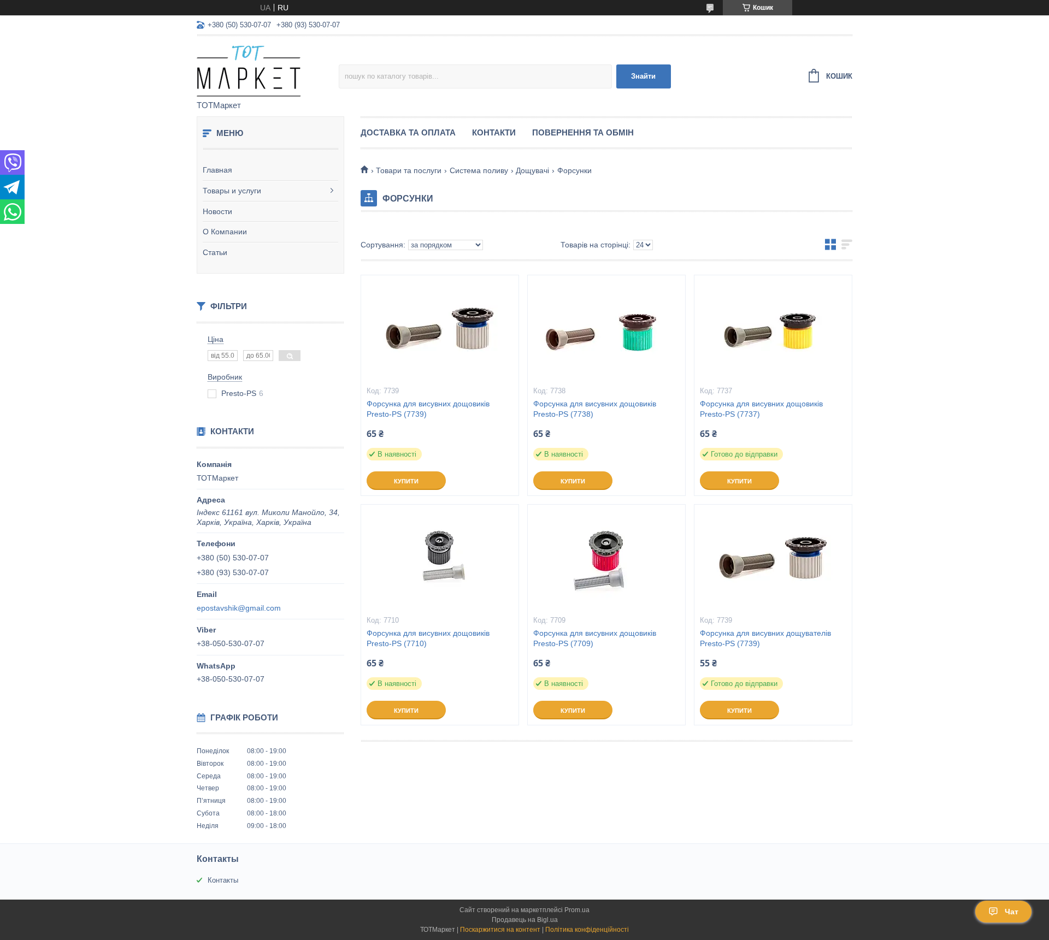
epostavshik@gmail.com (239, 608)
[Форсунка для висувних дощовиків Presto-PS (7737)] (773, 330)
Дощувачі (532, 170)
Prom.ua (577, 910)
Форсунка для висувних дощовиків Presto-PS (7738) (594, 408)
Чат (1011, 911)
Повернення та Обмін (583, 132)
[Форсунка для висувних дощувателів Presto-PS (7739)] (773, 559)
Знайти (643, 76)
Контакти (494, 132)
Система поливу (479, 170)
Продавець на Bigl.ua (525, 920)
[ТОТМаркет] (268, 69)
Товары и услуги (232, 190)
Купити (406, 481)
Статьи (215, 252)
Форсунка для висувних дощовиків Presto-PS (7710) (428, 638)
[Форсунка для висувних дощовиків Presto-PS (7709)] (606, 559)
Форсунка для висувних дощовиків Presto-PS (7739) (428, 408)
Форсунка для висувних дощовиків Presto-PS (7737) (761, 408)
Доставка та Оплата (408, 132)
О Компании (225, 231)
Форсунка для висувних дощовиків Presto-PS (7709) (594, 638)
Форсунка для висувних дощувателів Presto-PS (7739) (765, 638)
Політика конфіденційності (587, 929)
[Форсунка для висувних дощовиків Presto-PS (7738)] (606, 330)
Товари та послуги (408, 170)
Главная (217, 169)
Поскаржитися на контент (500, 929)
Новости (217, 211)
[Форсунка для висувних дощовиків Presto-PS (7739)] (440, 330)
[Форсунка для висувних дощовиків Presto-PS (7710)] (440, 559)
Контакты (223, 880)
